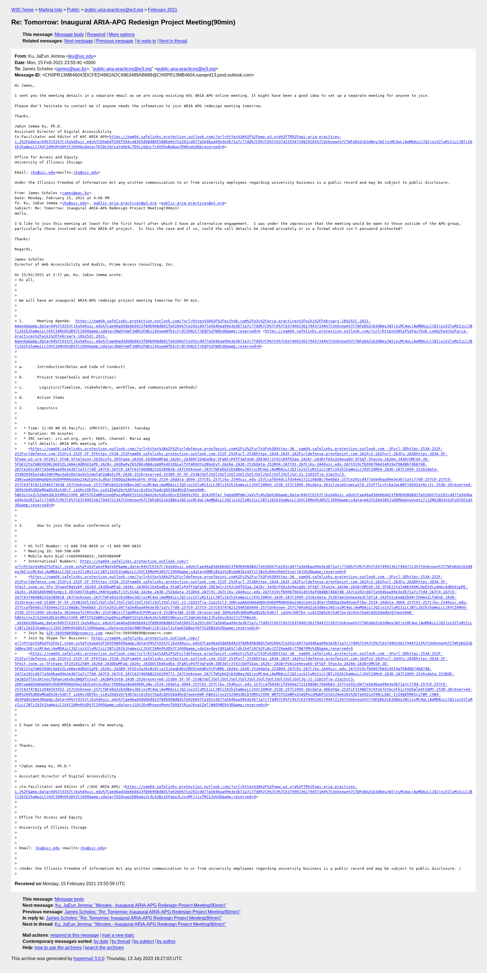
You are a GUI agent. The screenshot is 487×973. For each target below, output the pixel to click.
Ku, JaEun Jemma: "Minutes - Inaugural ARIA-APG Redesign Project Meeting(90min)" (141, 905)
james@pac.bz (72, 68)
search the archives (104, 947)
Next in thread (173, 41)
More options (122, 34)
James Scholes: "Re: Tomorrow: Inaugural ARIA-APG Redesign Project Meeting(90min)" (153, 911)
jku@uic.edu (81, 56)
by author (166, 941)
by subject (144, 941)
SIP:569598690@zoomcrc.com (74, 633)
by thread (121, 941)
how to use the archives (58, 947)
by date (101, 941)
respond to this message (74, 935)
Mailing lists (50, 9)
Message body (69, 34)
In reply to (146, 41)
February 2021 (162, 9)
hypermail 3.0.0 (89, 958)
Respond (96, 34)
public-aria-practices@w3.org (114, 9)
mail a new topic (118, 935)
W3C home (22, 9)
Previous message (114, 41)
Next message (78, 41)
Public (73, 9)
